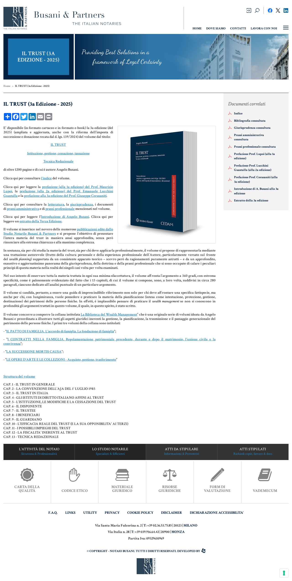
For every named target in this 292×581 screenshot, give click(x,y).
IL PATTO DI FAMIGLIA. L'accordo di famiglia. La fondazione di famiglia (60, 331)
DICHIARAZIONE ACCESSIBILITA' (217, 512)
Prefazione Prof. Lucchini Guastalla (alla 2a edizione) (252, 168)
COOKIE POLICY (140, 512)
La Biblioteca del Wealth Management (109, 314)
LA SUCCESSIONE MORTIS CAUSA (34, 351)
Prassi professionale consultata (255, 147)
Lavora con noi (264, 28)
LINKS (70, 512)
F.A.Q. (52, 512)
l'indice (46, 178)
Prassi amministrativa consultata (249, 137)
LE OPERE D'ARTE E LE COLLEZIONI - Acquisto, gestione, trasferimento (61, 359)
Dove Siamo (216, 28)
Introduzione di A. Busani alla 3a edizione (256, 191)
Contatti (238, 28)
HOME (197, 28)
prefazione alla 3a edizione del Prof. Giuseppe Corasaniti (65, 195)
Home (6, 86)
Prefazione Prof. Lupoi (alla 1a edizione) (254, 156)
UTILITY (90, 512)
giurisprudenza (81, 204)
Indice (238, 113)
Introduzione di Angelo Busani (65, 216)
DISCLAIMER (171, 512)
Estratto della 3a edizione (251, 200)
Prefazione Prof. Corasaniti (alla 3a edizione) (256, 179)
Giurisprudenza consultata (252, 128)
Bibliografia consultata (250, 121)
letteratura (56, 204)
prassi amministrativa (23, 208)
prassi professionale (60, 208)
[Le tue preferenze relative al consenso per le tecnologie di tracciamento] (284, 573)
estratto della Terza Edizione (41, 221)
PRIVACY (112, 512)
